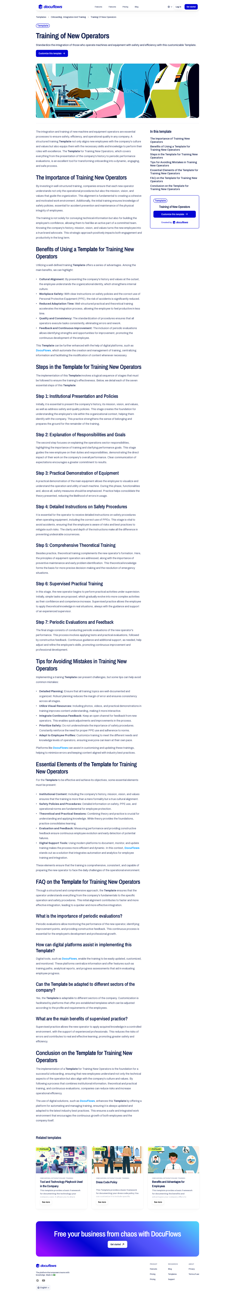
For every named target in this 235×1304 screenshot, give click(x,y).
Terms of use (194, 1274)
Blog (136, 7)
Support (171, 1279)
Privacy (192, 1269)
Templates (41, 17)
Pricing (125, 7)
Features (98, 7)
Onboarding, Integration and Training (68, 17)
